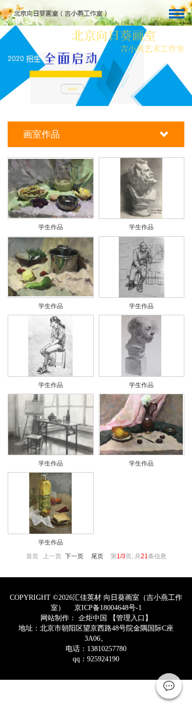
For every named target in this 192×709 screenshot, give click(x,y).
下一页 (74, 556)
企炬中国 (92, 618)
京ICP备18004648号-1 (107, 608)
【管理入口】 (130, 618)
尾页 (97, 556)
